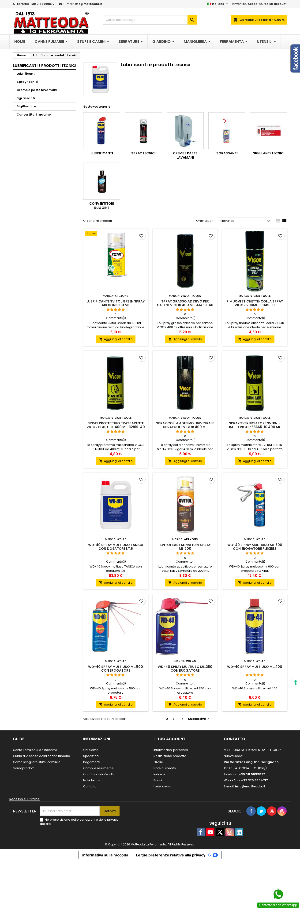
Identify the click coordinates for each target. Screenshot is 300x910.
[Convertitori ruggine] (101, 181)
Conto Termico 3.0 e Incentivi (35, 750)
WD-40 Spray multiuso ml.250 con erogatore (185, 668)
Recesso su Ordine (24, 799)
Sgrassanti (26, 98)
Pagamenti (91, 762)
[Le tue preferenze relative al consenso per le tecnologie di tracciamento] (295, 682)
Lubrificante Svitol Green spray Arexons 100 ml (115, 303)
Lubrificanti (26, 73)
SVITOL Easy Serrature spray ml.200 (185, 546)
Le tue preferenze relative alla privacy (170, 855)
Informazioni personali (171, 750)
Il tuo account (169, 739)
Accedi (253, 4)
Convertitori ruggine (34, 114)
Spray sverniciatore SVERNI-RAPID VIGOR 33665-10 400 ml (255, 425)
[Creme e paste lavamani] (185, 130)
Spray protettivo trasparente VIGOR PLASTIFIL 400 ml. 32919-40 (115, 425)
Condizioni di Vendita (99, 774)
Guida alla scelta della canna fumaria (41, 756)
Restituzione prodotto (170, 756)
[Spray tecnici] (143, 130)
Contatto (90, 786)
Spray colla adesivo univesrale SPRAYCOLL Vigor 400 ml (185, 425)
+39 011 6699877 (42, 4)
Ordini (158, 762)
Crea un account (274, 4)
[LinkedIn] (239, 832)
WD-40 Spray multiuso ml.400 (254, 666)
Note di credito (165, 768)
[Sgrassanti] (226, 130)
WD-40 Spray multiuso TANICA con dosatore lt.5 (115, 546)
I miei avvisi (162, 786)
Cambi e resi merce (98, 768)
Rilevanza (245, 221)
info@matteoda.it (88, 4)
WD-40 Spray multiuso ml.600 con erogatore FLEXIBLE (254, 546)
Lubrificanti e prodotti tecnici (44, 65)
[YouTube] (210, 832)
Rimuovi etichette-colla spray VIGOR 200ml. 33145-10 (254, 303)
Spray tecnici (27, 82)
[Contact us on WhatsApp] (278, 894)
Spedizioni (91, 756)
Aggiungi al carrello (115, 339)
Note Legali (91, 780)
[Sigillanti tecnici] (268, 130)
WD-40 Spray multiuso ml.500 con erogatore (115, 668)
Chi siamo (90, 750)
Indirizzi (159, 774)
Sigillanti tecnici (30, 106)
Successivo (199, 719)
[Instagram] (229, 832)
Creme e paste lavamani (37, 90)
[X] (220, 832)
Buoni (158, 780)
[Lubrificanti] (101, 130)
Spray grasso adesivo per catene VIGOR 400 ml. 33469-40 (185, 303)
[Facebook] (201, 832)
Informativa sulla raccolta (105, 855)
